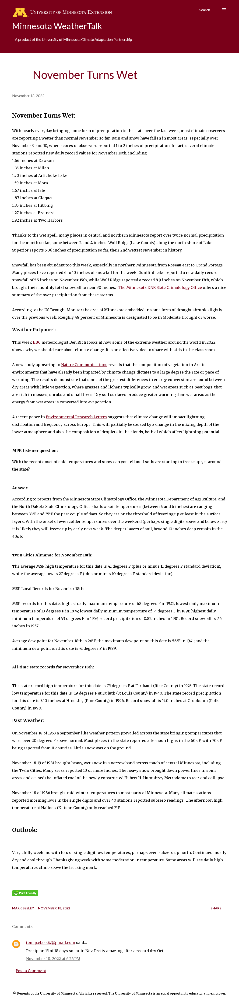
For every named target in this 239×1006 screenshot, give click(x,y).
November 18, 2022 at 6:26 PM (53, 958)
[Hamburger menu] (224, 10)
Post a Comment (31, 970)
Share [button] (216, 908)
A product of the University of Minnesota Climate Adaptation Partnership (73, 39)
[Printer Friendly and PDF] (25, 894)
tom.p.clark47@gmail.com (50, 942)
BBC (37, 342)
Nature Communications (84, 364)
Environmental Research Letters (76, 417)
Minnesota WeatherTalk (57, 26)
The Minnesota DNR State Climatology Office (160, 287)
